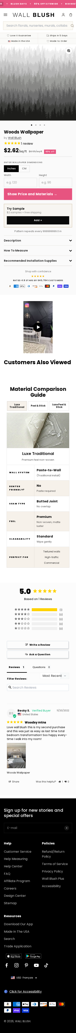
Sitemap (10, 903)
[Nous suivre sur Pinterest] (26, 965)
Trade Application (17, 946)
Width (7, 175)
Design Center (15, 895)
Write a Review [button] (39, 645)
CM (24, 168)
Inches (11, 168)
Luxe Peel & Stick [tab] (59, 406)
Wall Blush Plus (53, 878)
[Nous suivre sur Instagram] (16, 965)
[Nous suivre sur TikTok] (46, 965)
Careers (10, 888)
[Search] (72, 26)
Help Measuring (15, 859)
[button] (61, 781)
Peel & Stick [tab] (38, 405)
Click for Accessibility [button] (25, 991)
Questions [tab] (39, 667)
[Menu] (5, 14)
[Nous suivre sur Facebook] (6, 965)
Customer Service (17, 851)
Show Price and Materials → (32, 194)
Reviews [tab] (14, 667)
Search (9, 939)
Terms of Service (55, 864)
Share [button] (15, 781)
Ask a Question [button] (39, 654)
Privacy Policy (52, 871)
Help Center (13, 866)
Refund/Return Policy (53, 854)
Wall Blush (14, 138)
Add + (38, 220)
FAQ (7, 873)
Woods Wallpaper (18, 772)
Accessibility (51, 886)
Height (43, 175)
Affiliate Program (17, 881)
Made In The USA (16, 931)
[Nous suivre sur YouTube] (36, 965)
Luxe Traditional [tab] (17, 406)
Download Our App (18, 924)
